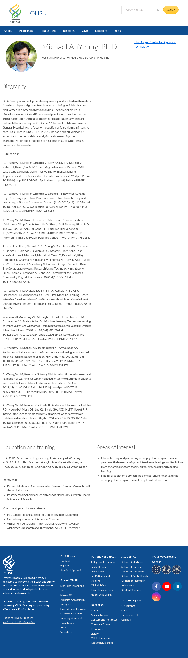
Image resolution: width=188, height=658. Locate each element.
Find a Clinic (97, 571)
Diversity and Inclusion (73, 608)
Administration (99, 615)
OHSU (38, 13)
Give (85, 30)
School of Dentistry (132, 571)
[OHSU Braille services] (157, 573)
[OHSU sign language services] (167, 573)
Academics (26, 30)
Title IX (64, 627)
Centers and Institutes (104, 619)
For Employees (131, 600)
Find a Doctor (98, 566)
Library (95, 633)
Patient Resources (103, 556)
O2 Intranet (128, 605)
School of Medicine (132, 562)
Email (124, 610)
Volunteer (66, 632)
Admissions (128, 585)
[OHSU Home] (17, 13)
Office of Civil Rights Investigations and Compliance (72, 618)
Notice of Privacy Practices (18, 617)
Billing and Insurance (103, 562)
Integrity (65, 604)
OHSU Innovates (101, 638)
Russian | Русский (70, 570)
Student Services (131, 590)
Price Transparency (102, 590)
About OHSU (69, 580)
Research (69, 30)
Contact (65, 560)
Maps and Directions (72, 585)
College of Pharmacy (133, 580)
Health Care (48, 30)
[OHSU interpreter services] (177, 573)
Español (64, 565)
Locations (101, 30)
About (8, 30)
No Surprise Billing (101, 594)
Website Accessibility (72, 599)
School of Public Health (134, 576)
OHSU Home (67, 556)
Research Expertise (102, 642)
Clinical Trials (98, 585)
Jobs (118, 30)
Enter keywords (133, 16)
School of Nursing (131, 566)
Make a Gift (67, 595)
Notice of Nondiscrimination (19, 622)
